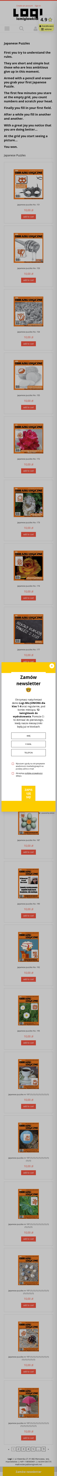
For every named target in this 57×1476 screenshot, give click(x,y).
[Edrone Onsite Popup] (28, 738)
